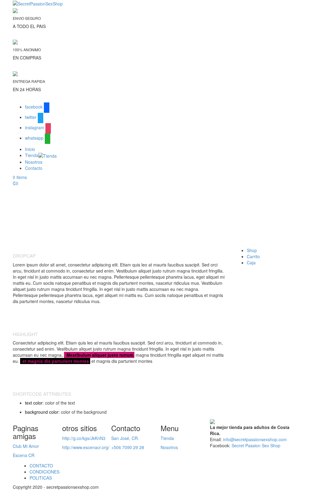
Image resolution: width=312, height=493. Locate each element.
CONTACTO (41, 466)
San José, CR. (125, 438)
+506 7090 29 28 (127, 447)
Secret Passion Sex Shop (256, 445)
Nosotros (33, 162)
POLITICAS (41, 478)
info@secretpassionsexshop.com (255, 439)
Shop (252, 250)
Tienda (31, 155)
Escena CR (23, 455)
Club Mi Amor (26, 446)
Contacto (33, 168)
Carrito (253, 256)
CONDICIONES (44, 472)
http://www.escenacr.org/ (85, 447)
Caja (251, 262)
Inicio (30, 149)
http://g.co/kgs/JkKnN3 (83, 438)
